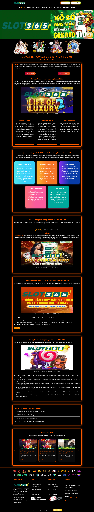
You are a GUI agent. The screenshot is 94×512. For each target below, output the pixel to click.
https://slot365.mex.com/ (71, 497)
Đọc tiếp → (22, 459)
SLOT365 (16, 64)
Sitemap (67, 500)
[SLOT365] (19, 3)
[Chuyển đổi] (15, 411)
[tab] (38, 229)
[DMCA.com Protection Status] (57, 510)
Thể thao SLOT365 (19, 235)
